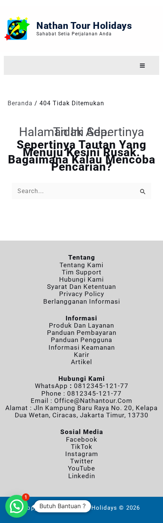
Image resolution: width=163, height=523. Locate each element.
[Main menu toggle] (142, 65)
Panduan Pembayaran (81, 332)
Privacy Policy (81, 294)
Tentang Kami (81, 265)
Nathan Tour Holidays (84, 25)
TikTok (81, 446)
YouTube (81, 468)
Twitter (81, 461)
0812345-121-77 (101, 386)
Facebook (81, 439)
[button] (16, 506)
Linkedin (81, 476)
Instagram (81, 454)
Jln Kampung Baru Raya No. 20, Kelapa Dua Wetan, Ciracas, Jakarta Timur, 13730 (86, 411)
